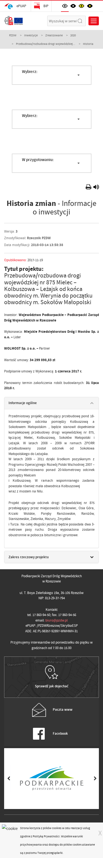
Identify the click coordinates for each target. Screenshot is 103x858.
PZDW (12, 35)
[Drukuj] (89, 188)
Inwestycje (31, 35)
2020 (73, 35)
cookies (57, 828)
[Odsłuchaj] (96, 188)
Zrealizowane (54, 35)
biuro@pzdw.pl (56, 620)
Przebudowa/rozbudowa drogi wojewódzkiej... (45, 44)
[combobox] (51, 75)
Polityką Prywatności (46, 836)
